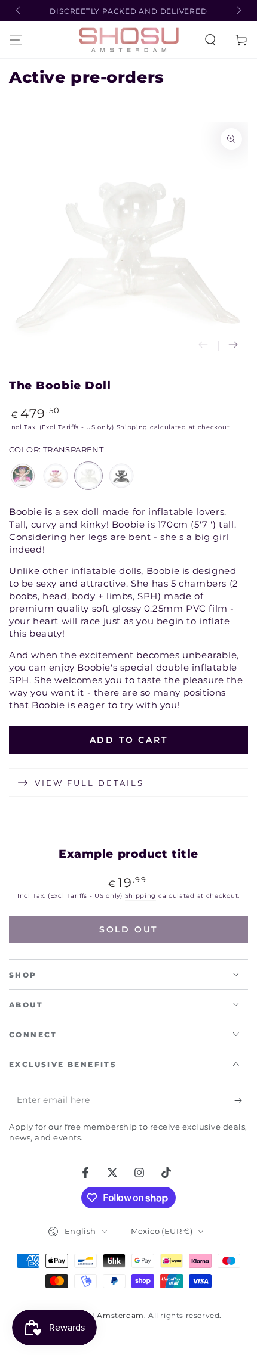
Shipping (132, 427)
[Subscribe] (241, 1100)
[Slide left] (19, 10)
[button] (210, 40)
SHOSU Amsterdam (105, 1315)
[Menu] (15, 40)
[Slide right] (238, 10)
